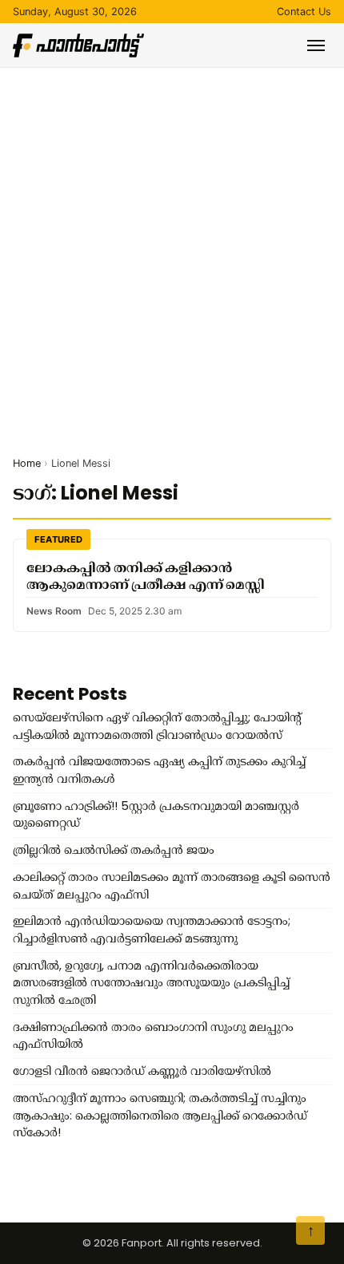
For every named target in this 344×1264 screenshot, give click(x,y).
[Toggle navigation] (316, 45)
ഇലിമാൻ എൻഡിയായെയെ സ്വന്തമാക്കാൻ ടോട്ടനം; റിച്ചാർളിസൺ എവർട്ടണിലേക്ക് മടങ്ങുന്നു (151, 929)
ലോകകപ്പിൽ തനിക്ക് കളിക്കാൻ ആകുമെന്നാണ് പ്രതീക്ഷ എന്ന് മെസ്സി (145, 576)
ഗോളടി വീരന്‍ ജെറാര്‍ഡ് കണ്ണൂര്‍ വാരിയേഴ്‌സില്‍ (142, 1071)
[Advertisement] (172, 247)
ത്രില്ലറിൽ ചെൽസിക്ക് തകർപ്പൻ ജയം (113, 850)
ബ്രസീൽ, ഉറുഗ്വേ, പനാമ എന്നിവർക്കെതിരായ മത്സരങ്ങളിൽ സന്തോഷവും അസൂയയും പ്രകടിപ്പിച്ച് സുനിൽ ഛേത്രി (151, 983)
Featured (58, 539)
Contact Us (304, 12)
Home (27, 463)
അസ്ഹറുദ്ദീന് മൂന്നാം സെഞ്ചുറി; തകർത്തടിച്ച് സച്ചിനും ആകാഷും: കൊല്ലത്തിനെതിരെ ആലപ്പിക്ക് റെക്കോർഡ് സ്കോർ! (160, 1115)
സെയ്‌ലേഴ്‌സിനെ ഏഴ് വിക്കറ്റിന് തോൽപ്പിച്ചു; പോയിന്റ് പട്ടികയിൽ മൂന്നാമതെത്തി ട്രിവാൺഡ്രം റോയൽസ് (157, 726)
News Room (54, 611)
